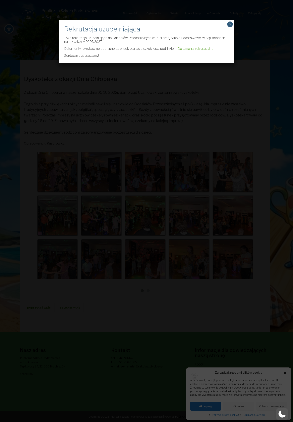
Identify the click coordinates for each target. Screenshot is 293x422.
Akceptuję (205, 406)
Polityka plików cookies (225, 414)
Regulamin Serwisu (254, 414)
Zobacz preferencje (271, 406)
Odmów (238, 406)
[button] (285, 373)
